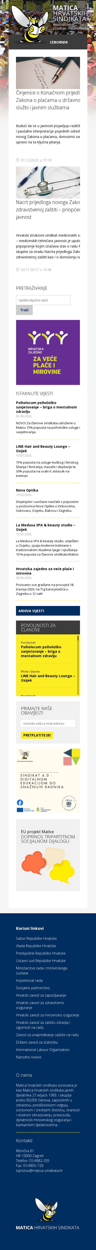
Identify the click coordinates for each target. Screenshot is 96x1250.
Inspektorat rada (29, 980)
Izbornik (59, 42)
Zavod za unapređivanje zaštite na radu (47, 1034)
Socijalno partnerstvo (33, 987)
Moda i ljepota (30, 671)
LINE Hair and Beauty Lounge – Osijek (43, 448)
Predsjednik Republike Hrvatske (41, 953)
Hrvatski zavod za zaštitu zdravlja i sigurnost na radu (43, 1025)
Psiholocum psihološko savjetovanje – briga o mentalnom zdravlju (46, 407)
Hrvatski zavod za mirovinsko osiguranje (47, 1015)
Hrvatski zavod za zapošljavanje (41, 995)
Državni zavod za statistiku (37, 1042)
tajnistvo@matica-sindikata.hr (39, 1170)
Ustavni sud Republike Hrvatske (41, 960)
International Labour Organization (42, 1049)
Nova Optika (27, 490)
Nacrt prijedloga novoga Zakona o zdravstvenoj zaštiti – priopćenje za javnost (54, 209)
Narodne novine (28, 1057)
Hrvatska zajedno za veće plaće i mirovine (45, 571)
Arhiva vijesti (31, 610)
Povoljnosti (28, 642)
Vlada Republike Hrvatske (36, 945)
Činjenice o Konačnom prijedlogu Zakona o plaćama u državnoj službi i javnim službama (52, 100)
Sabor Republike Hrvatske (36, 938)
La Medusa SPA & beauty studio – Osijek (45, 527)
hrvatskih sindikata (70, 18)
